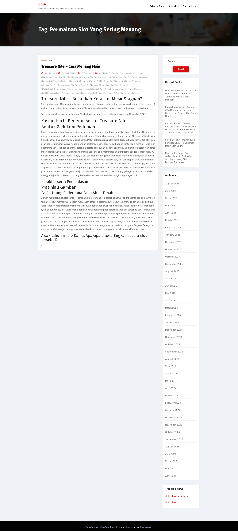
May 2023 (170, 468)
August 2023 (172, 446)
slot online (170, 502)
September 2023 (174, 439)
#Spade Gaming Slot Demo (100, 93)
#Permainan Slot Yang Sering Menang (116, 85)
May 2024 (170, 381)
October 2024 (172, 344)
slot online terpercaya (176, 496)
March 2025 (171, 308)
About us (174, 6)
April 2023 (170, 476)
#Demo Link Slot (107, 77)
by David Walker (69, 73)
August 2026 (172, 183)
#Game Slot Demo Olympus (127, 81)
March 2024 (171, 395)
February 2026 (173, 227)
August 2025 (172, 271)
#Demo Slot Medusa (78, 81)
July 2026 (170, 191)
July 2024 (170, 366)
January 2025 (172, 322)
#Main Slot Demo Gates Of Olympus (81, 85)
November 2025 (173, 249)
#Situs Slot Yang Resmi (129, 89)
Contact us (189, 6)
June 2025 (171, 286)
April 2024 (170, 388)
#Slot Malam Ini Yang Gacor (74, 93)
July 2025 (170, 278)
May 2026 (170, 205)
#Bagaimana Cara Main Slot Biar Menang (59, 77)
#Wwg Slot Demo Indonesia (126, 93)
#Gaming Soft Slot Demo (52, 85)
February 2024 (173, 403)
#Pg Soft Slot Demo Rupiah (53, 89)
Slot (50, 60)
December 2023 (173, 417)
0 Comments (88, 73)
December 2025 (173, 242)
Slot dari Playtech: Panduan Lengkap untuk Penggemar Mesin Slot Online (180, 143)
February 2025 (173, 315)
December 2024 (173, 329)
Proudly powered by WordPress (101, 527)
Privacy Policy (158, 6)
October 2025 (172, 256)
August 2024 (172, 359)
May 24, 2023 (50, 73)
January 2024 (172, 410)
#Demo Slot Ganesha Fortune (54, 81)
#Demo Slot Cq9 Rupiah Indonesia (131, 77)
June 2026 (171, 198)
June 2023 (171, 461)
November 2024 (173, 337)
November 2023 (173, 424)
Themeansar (146, 527)
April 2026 (170, 213)
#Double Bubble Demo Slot (101, 81)
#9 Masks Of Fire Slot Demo (112, 73)
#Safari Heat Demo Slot (77, 89)
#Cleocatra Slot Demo (89, 77)
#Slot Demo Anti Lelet (50, 93)
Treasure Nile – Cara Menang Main (70, 66)
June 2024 (171, 373)
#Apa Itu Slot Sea (134, 73)
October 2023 (172, 432)
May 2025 (170, 293)
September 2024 (174, 351)
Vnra (42, 4)
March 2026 (171, 220)
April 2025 (170, 300)
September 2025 (174, 264)
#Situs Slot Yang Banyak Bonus (103, 89)
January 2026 (172, 235)
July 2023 (170, 454)
